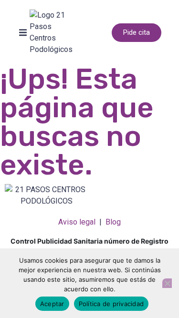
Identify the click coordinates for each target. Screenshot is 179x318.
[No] (167, 283)
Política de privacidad (111, 304)
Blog (113, 221)
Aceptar (52, 304)
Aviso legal (76, 221)
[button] (23, 32)
